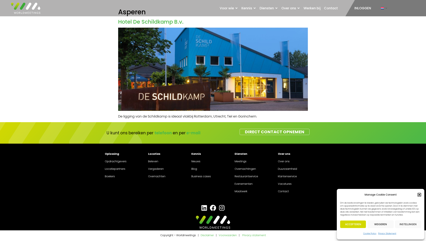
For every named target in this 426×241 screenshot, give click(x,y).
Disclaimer (207, 235)
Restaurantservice (246, 176)
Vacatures (285, 184)
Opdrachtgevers (115, 161)
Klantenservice (287, 176)
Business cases (201, 176)
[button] (419, 194)
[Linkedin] (204, 207)
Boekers (110, 176)
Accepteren (353, 224)
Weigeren (380, 224)
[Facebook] (213, 207)
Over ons (284, 161)
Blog (194, 169)
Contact (283, 191)
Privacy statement (254, 235)
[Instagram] (221, 207)
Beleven (153, 161)
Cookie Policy (369, 233)
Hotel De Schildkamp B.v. (151, 21)
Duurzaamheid (287, 169)
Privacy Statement (387, 233)
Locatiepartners (115, 169)
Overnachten (156, 176)
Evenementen (244, 184)
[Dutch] (382, 9)
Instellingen (408, 224)
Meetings (240, 161)
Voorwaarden (228, 235)
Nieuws (195, 161)
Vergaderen (156, 169)
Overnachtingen (245, 169)
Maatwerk (241, 191)
